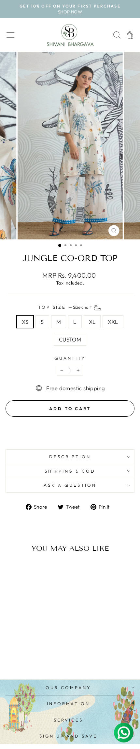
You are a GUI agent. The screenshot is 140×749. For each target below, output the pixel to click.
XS (25, 321)
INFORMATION (68, 703)
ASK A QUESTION (70, 485)
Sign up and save (68, 736)
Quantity (70, 358)
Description (70, 456)
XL (92, 321)
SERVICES (68, 720)
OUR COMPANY (68, 687)
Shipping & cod (70, 471)
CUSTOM (70, 339)
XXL (113, 321)
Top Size (65, 307)
